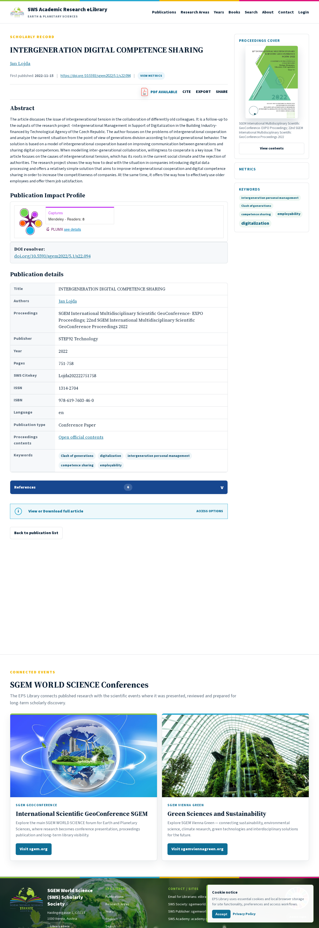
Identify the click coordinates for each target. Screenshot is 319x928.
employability (111, 465)
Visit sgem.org (34, 849)
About (268, 12)
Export (203, 91)
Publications (164, 12)
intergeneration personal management (159, 456)
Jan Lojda (20, 63)
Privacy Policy (244, 914)
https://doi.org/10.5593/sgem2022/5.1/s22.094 (96, 75)
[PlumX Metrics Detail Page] (31, 222)
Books (234, 12)
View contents (272, 148)
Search (251, 12)
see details (72, 229)
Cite (186, 91)
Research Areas (195, 12)
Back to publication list (36, 532)
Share (222, 91)
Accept (221, 914)
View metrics (151, 76)
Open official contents (81, 437)
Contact (286, 12)
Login (303, 12)
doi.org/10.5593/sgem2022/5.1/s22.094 (52, 256)
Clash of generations (77, 456)
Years (219, 12)
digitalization (110, 456)
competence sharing (77, 465)
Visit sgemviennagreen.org (197, 849)
